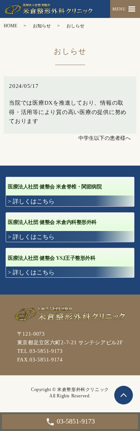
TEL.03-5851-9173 (40, 351)
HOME (10, 25)
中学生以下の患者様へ (104, 138)
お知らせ (42, 25)
